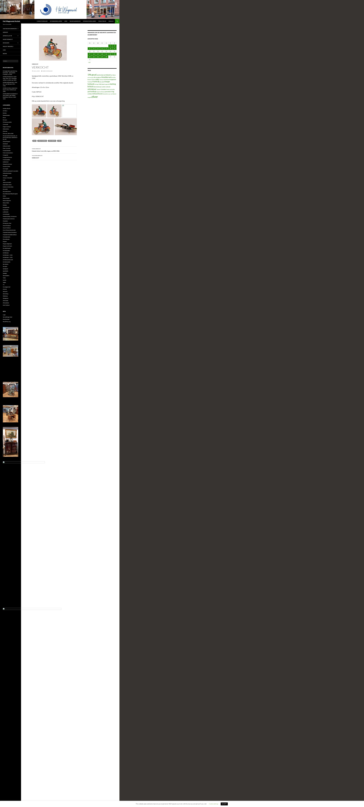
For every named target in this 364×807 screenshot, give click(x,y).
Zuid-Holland (6, 305)
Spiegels (5, 273)
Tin (3, 284)
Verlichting (5, 293)
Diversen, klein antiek (8, 133)
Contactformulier (42, 21)
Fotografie (5, 155)
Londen (103, 87)
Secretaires (5, 264)
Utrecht (5, 289)
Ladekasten (5, 212)
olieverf (99, 89)
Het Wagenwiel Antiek (11, 21)
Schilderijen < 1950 (7, 257)
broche (113, 77)
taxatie (4, 280)
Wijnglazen (5, 298)
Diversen (5, 131)
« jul (89, 62)
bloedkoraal (106, 77)
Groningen (5, 168)
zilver (94, 96)
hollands (91, 84)
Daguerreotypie (7, 126)
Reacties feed (6, 319)
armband (107, 75)
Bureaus (5, 120)
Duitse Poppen (6, 141)
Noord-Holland (7, 228)
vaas (109, 94)
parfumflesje (92, 92)
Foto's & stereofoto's (8, 153)
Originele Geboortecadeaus (10, 232)
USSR (59, 140)
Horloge (96, 84)
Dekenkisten (6, 129)
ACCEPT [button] (224, 804)
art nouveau (91, 77)
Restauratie (6, 42)
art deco (113, 75)
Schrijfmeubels (6, 262)
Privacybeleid (102, 21)
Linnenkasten (6, 214)
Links (65, 21)
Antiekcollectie (7, 35)
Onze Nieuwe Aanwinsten (10, 28)
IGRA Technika (42, 140)
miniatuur (92, 89)
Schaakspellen (6, 250)
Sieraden (5, 266)
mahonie (108, 87)
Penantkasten (6, 239)
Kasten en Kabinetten (8, 187)
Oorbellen (103, 89)
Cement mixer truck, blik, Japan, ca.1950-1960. (46, 150)
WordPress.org (6, 321)
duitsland (107, 79)
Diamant (102, 79)
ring (112, 91)
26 (98, 57)
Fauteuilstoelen (7, 150)
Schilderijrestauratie (8, 259)
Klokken (5, 205)
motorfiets (52, 140)
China (93, 79)
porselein (108, 91)
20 (102, 54)
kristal (90, 86)
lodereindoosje (97, 87)
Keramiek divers (7, 191)
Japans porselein (7, 182)
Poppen (5, 241)
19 (98, 54)
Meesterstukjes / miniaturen (10, 216)
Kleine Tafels (6, 203)
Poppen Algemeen (7, 243)
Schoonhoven (98, 94)
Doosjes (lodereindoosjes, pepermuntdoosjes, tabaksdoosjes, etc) (10, 137)
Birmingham (97, 77)
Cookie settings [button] (213, 804)
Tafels (4, 278)
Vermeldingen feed (7, 317)
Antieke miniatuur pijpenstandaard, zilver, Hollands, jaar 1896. (10, 89)
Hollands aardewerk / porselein (10, 171)
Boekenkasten (6, 115)
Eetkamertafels (6, 146)
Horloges (5, 175)
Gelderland (5, 162)
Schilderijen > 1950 (7, 255)
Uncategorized (6, 287)
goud (103, 81)
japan (103, 84)
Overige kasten (6, 237)
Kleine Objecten (7, 200)
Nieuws (5, 53)
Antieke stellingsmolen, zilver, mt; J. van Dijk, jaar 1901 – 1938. (10, 84)
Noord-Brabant (7, 225)
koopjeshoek (6, 207)
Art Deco (5, 110)
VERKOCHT (37, 157)
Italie (4, 180)
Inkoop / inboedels (8, 46)
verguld (89, 97)
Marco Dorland (47, 71)
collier (97, 79)
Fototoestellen (6, 159)
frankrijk (96, 82)
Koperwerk (5, 209)
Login (4, 314)
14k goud (92, 74)
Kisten (4, 196)
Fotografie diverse (7, 157)
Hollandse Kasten (7, 173)
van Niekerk (113, 94)
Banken (5, 113)
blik (34, 140)
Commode (5, 124)
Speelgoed (5, 268)
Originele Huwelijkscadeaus (10, 234)
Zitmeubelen (6, 303)
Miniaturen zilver (7, 223)
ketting (113, 84)
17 (89, 54)
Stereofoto (105, 94)
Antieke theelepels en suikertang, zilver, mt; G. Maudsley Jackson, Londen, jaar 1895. (10, 78)
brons (89, 79)
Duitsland (5, 143)
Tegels (4, 282)
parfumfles (112, 89)
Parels (107, 89)
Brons (4, 117)
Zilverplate (5, 300)
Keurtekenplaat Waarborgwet (10, 193)
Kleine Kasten (6, 198)
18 (94, 54)
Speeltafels (5, 271)
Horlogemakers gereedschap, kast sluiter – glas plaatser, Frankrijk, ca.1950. (10, 72)
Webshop (111, 21)
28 (106, 57)
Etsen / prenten (6, 148)
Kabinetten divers (7, 184)
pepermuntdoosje (101, 91)
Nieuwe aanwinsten (75, 21)
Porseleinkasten (7, 248)
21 (106, 54)
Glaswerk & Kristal (7, 164)
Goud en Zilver (6, 166)
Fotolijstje (90, 81)
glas (101, 81)
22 (110, 54)
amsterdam (100, 75)
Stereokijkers (6, 275)
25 (94, 57)
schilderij (90, 94)
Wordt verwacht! (8, 39)
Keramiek (5, 189)
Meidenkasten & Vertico (9, 218)
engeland (113, 79)
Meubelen (5, 221)
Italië (100, 84)
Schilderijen (6, 253)
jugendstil (107, 84)
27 (102, 57)
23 (114, 54)
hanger (107, 82)
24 (89, 57)
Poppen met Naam (7, 246)
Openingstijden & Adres (89, 21)
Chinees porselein (7, 122)
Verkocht (35, 64)
